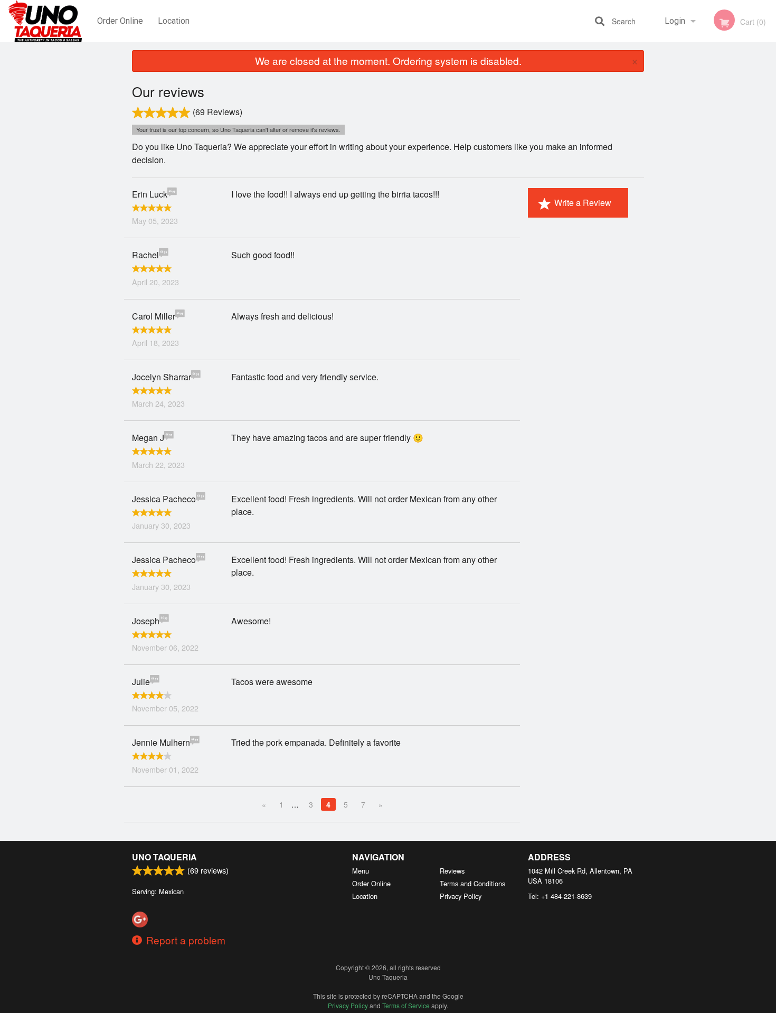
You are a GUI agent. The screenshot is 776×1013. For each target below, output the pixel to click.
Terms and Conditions (472, 883)
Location (174, 21)
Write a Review (582, 202)
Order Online (120, 21)
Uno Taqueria (164, 857)
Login (675, 21)
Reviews (452, 871)
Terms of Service (406, 1005)
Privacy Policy (460, 896)
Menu (360, 871)
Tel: (560, 896)
